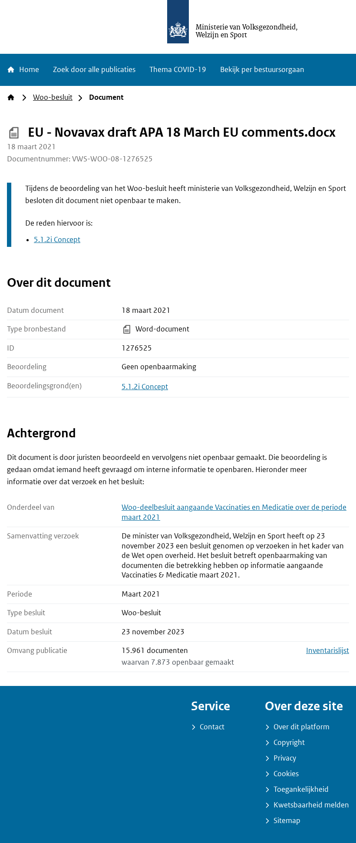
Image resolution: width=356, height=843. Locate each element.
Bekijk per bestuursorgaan (262, 69)
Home (28, 69)
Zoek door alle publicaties (94, 69)
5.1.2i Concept (57, 239)
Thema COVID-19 (177, 69)
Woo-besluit (53, 97)
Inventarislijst (327, 650)
